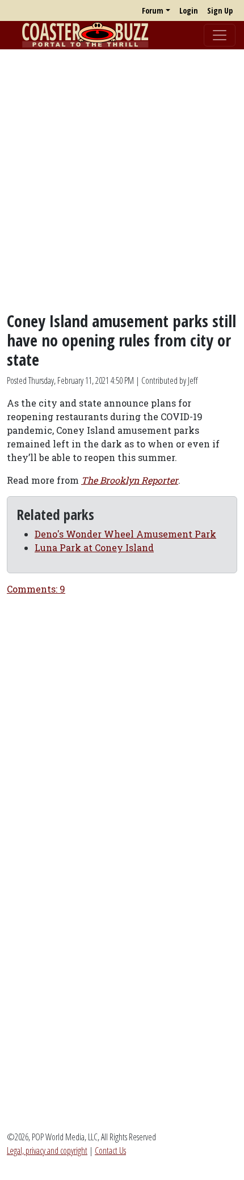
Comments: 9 (36, 589)
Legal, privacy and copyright (47, 1150)
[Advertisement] (122, 180)
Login (188, 10)
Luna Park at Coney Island (94, 547)
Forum (152, 10)
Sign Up (220, 10)
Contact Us (110, 1150)
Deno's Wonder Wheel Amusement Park (125, 534)
